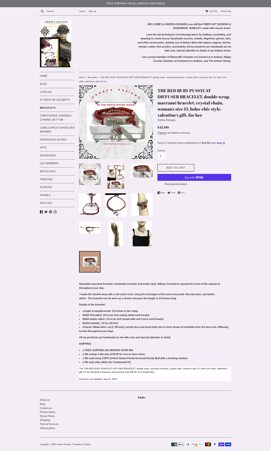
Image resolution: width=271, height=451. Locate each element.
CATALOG (46, 92)
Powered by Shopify (81, 444)
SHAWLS (45, 195)
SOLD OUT (46, 203)
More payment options (176, 184)
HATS (43, 147)
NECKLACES (48, 171)
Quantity (161, 150)
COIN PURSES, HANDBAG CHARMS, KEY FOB (55, 117)
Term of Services (49, 424)
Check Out (226, 11)
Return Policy (47, 416)
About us (45, 400)
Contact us (46, 408)
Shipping (161, 132)
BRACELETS (48, 107)
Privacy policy (47, 412)
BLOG (43, 84)
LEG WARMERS (49, 163)
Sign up (92, 11)
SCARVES (46, 187)
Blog (42, 404)
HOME (43, 76)
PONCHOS (46, 179)
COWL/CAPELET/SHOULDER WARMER (57, 129)
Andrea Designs (64, 444)
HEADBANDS (48, 155)
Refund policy (47, 428)
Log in (82, 11)
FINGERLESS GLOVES (53, 139)
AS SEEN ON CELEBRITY (55, 99)
